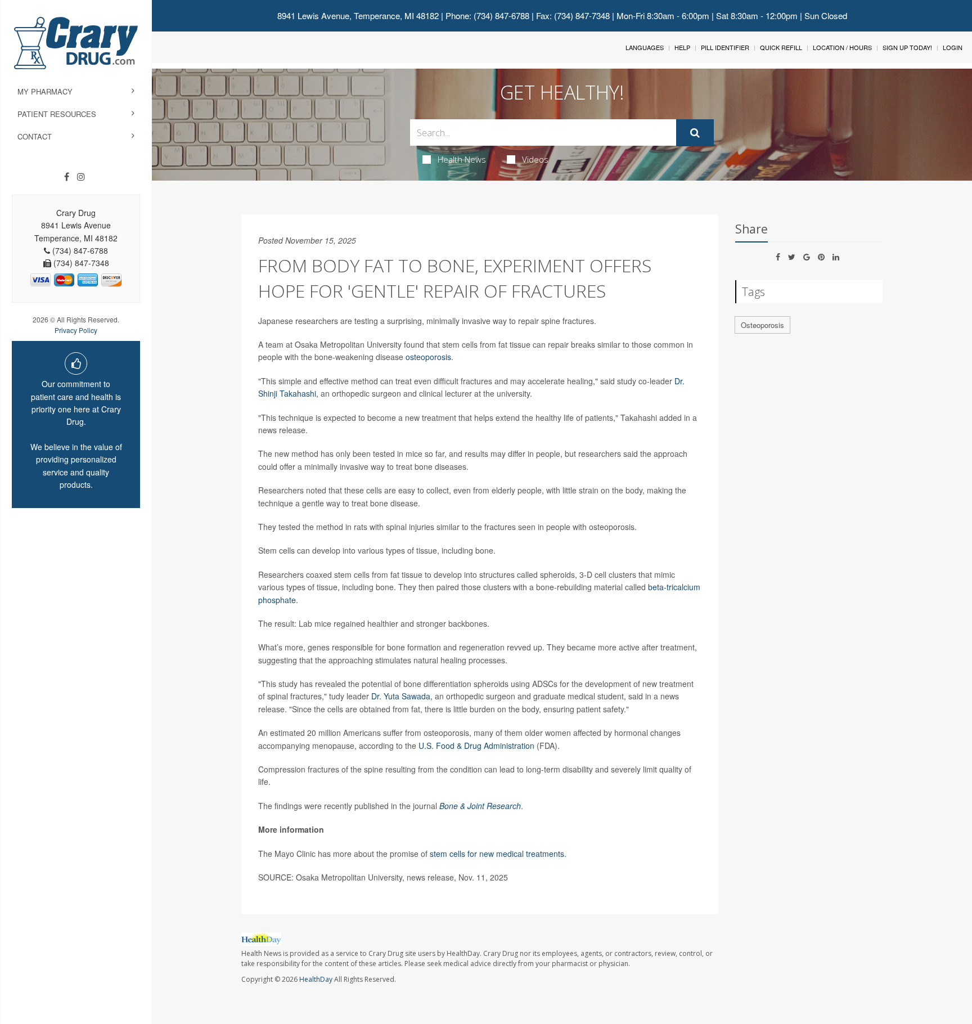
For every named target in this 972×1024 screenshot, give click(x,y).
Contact (34, 136)
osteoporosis (428, 356)
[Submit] (695, 132)
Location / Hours (842, 47)
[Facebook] (66, 176)
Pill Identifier (725, 47)
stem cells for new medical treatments (497, 853)
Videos (535, 159)
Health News (462, 159)
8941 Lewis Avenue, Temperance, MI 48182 (358, 15)
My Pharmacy (45, 91)
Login (952, 47)
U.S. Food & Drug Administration (476, 745)
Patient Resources (56, 114)
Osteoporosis (762, 325)
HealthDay (315, 979)
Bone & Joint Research (480, 805)
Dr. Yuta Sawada (400, 696)
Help (682, 47)
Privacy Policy (76, 330)
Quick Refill (781, 47)
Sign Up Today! (907, 47)
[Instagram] (81, 176)
